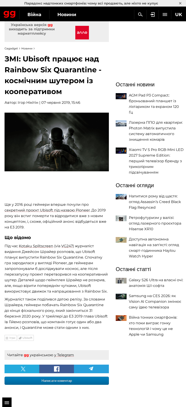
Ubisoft (27, 337)
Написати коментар (57, 381)
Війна (34, 14)
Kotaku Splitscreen (36, 246)
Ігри (12, 337)
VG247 (67, 246)
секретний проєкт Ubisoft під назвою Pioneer (47, 210)
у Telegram (64, 355)
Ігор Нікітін (28, 102)
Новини (66, 14)
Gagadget (9, 13)
